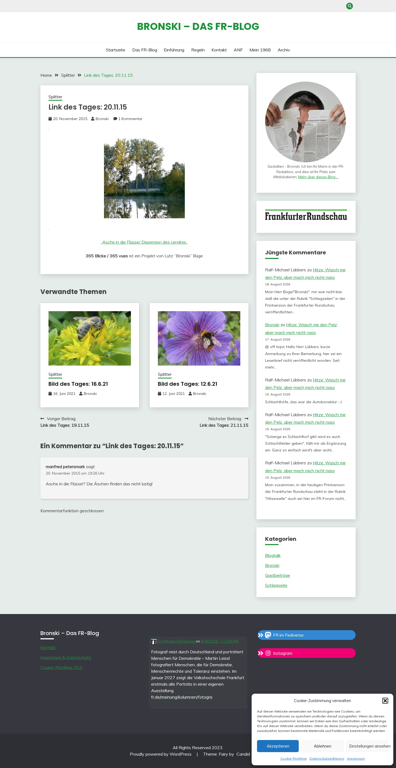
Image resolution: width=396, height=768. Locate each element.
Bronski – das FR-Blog (198, 26)
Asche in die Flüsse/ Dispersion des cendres (144, 242)
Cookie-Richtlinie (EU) (61, 667)
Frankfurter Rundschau (176, 641)
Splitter (55, 96)
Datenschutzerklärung (327, 758)
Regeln (198, 49)
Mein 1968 (260, 49)
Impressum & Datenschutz (65, 657)
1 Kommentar (130, 118)
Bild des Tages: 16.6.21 (78, 384)
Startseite (115, 49)
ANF (238, 49)
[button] (385, 700)
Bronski (102, 118)
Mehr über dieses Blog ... (318, 177)
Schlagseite (276, 585)
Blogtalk (273, 555)
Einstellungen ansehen (368, 746)
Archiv (284, 49)
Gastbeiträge (277, 575)
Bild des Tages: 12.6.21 (187, 384)
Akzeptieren (278, 746)
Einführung (174, 49)
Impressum (356, 758)
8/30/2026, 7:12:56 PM (219, 641)
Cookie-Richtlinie (293, 758)
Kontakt (219, 49)
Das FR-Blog (144, 49)
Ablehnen (322, 746)
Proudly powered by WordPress (161, 754)
